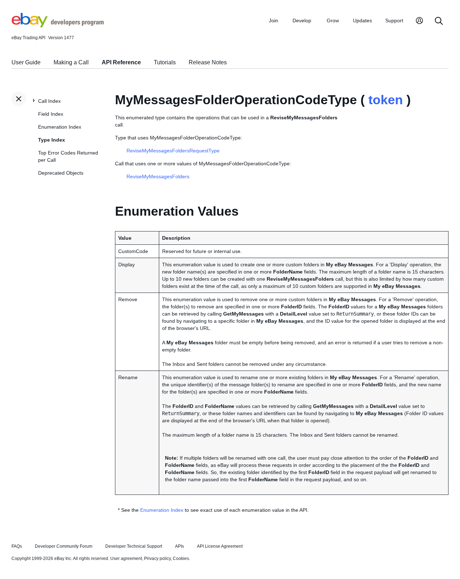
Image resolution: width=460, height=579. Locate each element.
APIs (179, 546)
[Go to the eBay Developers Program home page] (58, 25)
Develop (302, 20)
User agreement (126, 558)
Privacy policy (157, 558)
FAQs (17, 546)
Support (394, 20)
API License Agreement (220, 546)
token (385, 99)
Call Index (49, 101)
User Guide (26, 62)
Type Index (51, 140)
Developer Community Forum (63, 546)
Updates (362, 20)
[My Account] (419, 21)
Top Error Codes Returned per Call (68, 156)
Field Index (50, 114)
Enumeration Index (59, 127)
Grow (333, 20)
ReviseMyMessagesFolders (157, 176)
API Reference (121, 62)
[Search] (439, 21)
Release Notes (208, 62)
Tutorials (165, 62)
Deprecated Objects (60, 173)
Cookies (181, 558)
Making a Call (71, 62)
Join (273, 20)
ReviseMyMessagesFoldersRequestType (173, 150)
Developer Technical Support (133, 546)
